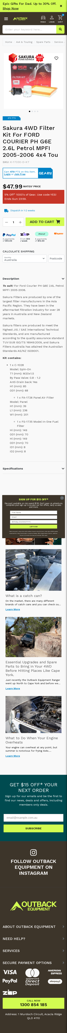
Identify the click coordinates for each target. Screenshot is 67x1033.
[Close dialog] (62, 497)
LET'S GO (33, 526)
